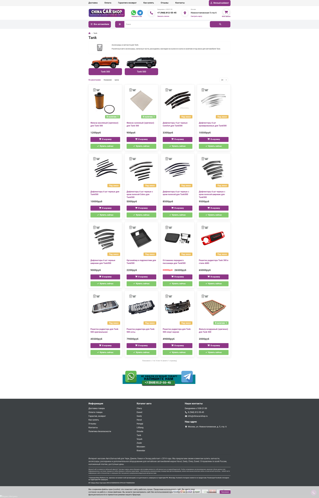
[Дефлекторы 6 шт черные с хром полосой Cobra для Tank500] (141, 169)
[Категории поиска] (119, 24)
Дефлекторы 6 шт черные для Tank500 (104, 193)
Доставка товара (96, 408)
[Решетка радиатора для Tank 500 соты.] (141, 307)
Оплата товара (95, 412)
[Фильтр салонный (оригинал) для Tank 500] (141, 100)
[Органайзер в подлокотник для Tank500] (141, 238)
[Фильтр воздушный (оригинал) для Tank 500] (214, 307)
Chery (139, 408)
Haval (139, 420)
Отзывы (164, 3)
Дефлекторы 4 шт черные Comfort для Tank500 (175, 124)
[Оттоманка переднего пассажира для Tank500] (177, 238)
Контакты (180, 3)
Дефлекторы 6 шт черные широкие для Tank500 (102, 261)
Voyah (139, 439)
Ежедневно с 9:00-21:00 (196, 408)
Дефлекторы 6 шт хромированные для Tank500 (213, 124)
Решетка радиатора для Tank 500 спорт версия (177, 330)
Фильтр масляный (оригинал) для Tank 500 (104, 124)
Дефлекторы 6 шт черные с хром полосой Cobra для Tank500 (140, 194)
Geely (139, 416)
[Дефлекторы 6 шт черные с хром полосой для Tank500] (177, 169)
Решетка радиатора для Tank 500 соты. (141, 330)
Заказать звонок (163, 16)
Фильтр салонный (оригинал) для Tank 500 (140, 124)
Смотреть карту (196, 16)
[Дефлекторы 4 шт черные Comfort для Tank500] (177, 100)
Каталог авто (144, 403)
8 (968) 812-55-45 (196, 412)
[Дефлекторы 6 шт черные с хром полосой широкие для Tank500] (214, 169)
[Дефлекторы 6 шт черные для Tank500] (105, 169)
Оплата (107, 3)
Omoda (140, 431)
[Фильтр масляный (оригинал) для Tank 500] (105, 100)
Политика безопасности (99, 431)
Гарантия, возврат (97, 416)
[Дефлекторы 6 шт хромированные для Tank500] (214, 100)
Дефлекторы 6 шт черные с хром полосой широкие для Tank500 (212, 194)
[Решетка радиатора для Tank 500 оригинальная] (105, 307)
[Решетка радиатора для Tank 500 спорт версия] (177, 307)
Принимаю (225, 492)
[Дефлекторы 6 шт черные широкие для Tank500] (105, 238)
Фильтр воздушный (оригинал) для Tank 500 (213, 330)
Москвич (141, 447)
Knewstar (141, 450)
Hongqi (140, 423)
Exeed (139, 412)
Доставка (93, 3)
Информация (95, 403)
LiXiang (140, 427)
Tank (139, 435)
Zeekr (139, 443)
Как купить (148, 3)
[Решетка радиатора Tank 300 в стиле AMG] (214, 238)
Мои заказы (226, 16)
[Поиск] (220, 24)
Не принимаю (211, 492)
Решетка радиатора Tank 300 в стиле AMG (213, 261)
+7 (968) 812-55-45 (166, 12)
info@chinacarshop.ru (198, 416)
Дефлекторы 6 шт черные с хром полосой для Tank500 (176, 193)
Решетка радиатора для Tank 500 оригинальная (104, 330)
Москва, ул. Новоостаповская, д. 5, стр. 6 (207, 426)
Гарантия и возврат (127, 3)
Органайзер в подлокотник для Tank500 (141, 261)
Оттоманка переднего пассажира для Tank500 (174, 261)
